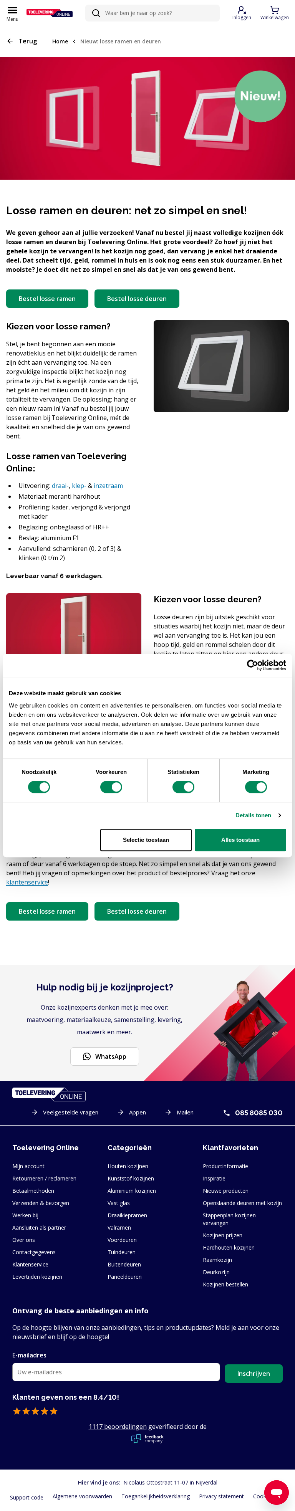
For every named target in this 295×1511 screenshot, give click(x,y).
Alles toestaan (240, 840)
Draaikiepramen (127, 1215)
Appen (137, 1112)
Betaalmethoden (33, 1190)
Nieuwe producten (226, 1190)
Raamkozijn (217, 1259)
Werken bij (25, 1215)
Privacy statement (221, 1496)
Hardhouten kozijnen (229, 1247)
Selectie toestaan (146, 840)
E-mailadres (29, 1355)
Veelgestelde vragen (70, 1112)
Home (60, 41)
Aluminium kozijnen (132, 1190)
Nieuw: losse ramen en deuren (120, 41)
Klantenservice (30, 1264)
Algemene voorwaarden (82, 1496)
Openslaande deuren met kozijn (242, 1203)
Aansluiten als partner (39, 1227)
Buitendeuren (124, 1264)
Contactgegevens (34, 1252)
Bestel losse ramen (47, 298)
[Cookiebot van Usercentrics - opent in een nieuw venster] (252, 665)
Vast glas (119, 1203)
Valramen (119, 1227)
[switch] (111, 787)
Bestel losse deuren (137, 298)
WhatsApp (110, 1056)
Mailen (185, 1112)
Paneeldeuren (125, 1276)
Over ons (23, 1239)
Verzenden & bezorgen (40, 1203)
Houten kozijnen (128, 1166)
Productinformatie (225, 1166)
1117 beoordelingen (118, 1426)
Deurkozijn (216, 1272)
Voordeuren (122, 1239)
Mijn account (28, 1166)
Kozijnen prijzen (222, 1235)
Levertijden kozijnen (37, 1276)
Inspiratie (214, 1178)
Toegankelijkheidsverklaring (155, 1496)
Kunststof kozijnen (131, 1178)
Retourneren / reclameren (44, 1178)
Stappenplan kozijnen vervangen (229, 1219)
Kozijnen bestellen (225, 1284)
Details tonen (253, 815)
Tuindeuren (122, 1252)
